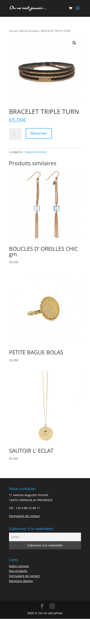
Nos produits (18, 571)
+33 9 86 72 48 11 (28, 508)
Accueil (13, 31)
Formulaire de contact (24, 516)
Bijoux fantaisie (29, 31)
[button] (74, 43)
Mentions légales (21, 581)
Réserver (38, 133)
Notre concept (19, 566)
